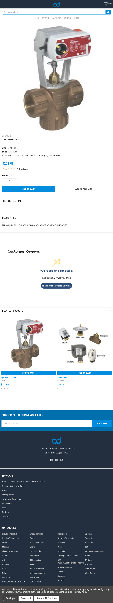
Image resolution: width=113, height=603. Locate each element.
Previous (105, 311)
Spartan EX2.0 (63, 378)
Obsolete (61, 542)
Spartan (88, 534)
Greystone (34, 547)
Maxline (5, 547)
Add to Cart (28, 373)
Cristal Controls (36, 534)
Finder (32, 538)
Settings (10, 598)
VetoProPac (90, 569)
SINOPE (61, 580)
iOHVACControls (37, 569)
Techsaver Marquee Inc (94, 551)
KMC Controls (35, 577)
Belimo (5, 573)
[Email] (9, 201)
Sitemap (5, 516)
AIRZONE (6, 564)
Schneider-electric (65, 567)
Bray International (9, 534)
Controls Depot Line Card (13, 486)
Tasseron (89, 542)
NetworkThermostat (66, 538)
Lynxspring (62, 534)
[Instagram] (61, 460)
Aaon (4, 555)
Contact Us (7, 503)
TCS (86, 547)
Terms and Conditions (11, 499)
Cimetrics (6, 577)
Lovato (5, 542)
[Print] (14, 201)
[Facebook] (4, 201)
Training (88, 564)
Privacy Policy (8, 495)
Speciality (89, 538)
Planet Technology (10, 551)
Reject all (26, 598)
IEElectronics (35, 560)
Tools (87, 555)
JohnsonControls (37, 573)
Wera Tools (90, 573)
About (5, 490)
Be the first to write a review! (56, 285)
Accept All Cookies (47, 598)
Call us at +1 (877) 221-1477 (56, 453)
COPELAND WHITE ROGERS (13, 582)
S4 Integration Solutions (68, 555)
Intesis (32, 564)
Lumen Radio (35, 582)
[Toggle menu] (4, 4)
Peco (60, 547)
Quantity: (7, 175)
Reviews (5, 512)
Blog (4, 508)
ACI (3, 560)
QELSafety (62, 551)
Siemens (61, 576)
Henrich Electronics (10, 538)
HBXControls (35, 551)
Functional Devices (38, 542)
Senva (60, 571)
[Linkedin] (19, 201)
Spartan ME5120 (8, 378)
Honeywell (34, 555)
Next (110, 311)
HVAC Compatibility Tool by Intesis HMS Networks (23, 481)
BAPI (4, 569)
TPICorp (88, 560)
